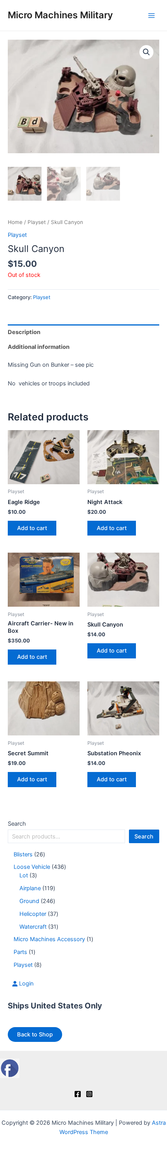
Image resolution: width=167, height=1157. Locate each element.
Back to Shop (35, 1034)
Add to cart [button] (32, 528)
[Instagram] (89, 1093)
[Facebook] (77, 1093)
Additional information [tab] (39, 346)
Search (17, 823)
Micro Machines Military (60, 15)
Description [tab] (24, 332)
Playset (37, 222)
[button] (146, 52)
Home (15, 222)
